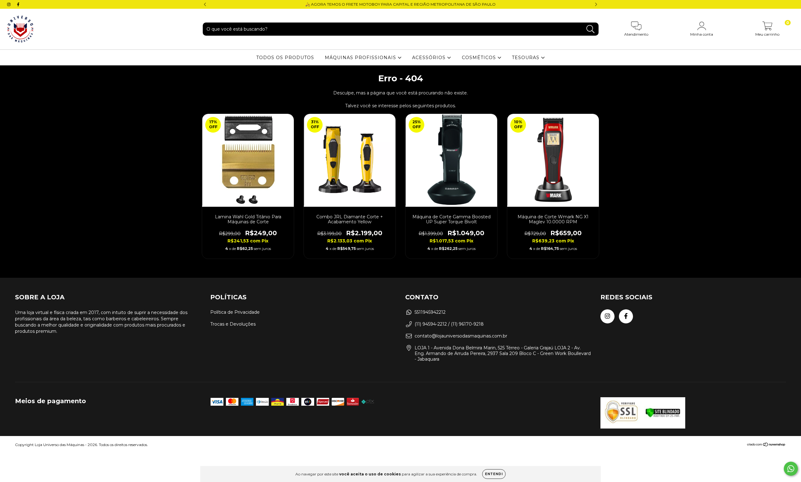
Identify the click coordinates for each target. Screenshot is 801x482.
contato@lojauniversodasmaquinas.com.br (461, 336)
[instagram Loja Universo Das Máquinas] (9, 4)
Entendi (494, 474)
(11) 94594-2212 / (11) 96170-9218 (449, 324)
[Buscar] (590, 29)
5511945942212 (430, 312)
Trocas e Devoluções (233, 324)
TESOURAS (526, 57)
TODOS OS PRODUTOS (285, 57)
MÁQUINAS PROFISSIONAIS (361, 57)
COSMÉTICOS (479, 57)
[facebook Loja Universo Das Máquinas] (18, 4)
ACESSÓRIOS (429, 57)
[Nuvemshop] (766, 445)
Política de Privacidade (235, 312)
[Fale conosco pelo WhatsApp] (791, 469)
